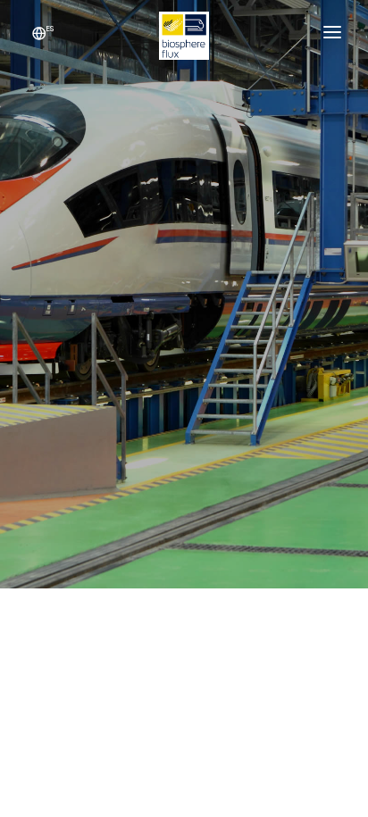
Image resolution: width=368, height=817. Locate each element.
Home (121, 347)
